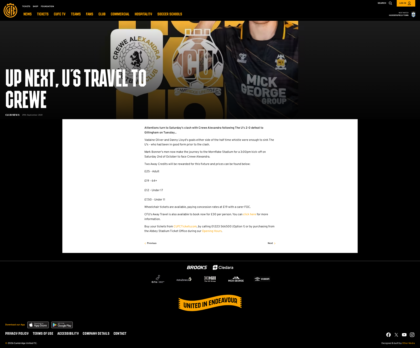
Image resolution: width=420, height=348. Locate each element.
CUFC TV (60, 14)
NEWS (27, 14)
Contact (120, 333)
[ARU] (158, 279)
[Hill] (210, 279)
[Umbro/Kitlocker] (262, 279)
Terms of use (43, 333)
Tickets (26, 6)
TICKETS (43, 14)
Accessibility (68, 333)
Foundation (47, 6)
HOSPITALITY (143, 14)
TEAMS (76, 14)
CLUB (101, 14)
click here (249, 214)
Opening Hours (212, 231)
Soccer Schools (169, 14)
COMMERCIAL (120, 14)
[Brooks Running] (197, 267)
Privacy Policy (17, 333)
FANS (89, 14)
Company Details (96, 333)
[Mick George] (236, 279)
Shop (35, 6)
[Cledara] (223, 267)
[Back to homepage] (10, 10)
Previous (152, 243)
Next (270, 243)
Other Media (408, 343)
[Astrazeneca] (184, 279)
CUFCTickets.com (185, 227)
